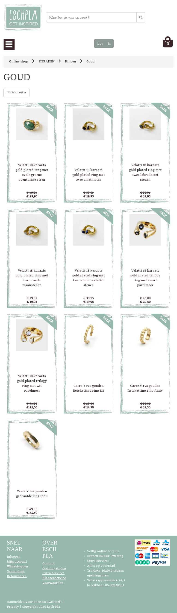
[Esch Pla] (23, 17)
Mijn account (17, 562)
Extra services (53, 573)
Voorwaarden (52, 583)
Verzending (16, 571)
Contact (48, 564)
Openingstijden (54, 568)
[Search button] (140, 17)
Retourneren (17, 576)
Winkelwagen (17, 567)
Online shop (18, 62)
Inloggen (14, 557)
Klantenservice (54, 578)
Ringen (70, 62)
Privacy (13, 607)
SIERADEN (46, 62)
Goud (90, 62)
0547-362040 (102, 571)
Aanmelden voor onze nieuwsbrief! (34, 602)
